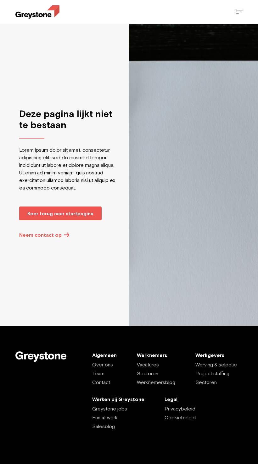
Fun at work (105, 417)
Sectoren (147, 373)
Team (98, 373)
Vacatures (148, 364)
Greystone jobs (109, 408)
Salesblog (103, 426)
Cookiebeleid (180, 417)
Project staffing (212, 373)
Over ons (102, 364)
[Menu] (239, 12)
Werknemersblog (156, 382)
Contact (101, 382)
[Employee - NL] (37, 12)
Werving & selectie (216, 364)
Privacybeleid (180, 408)
